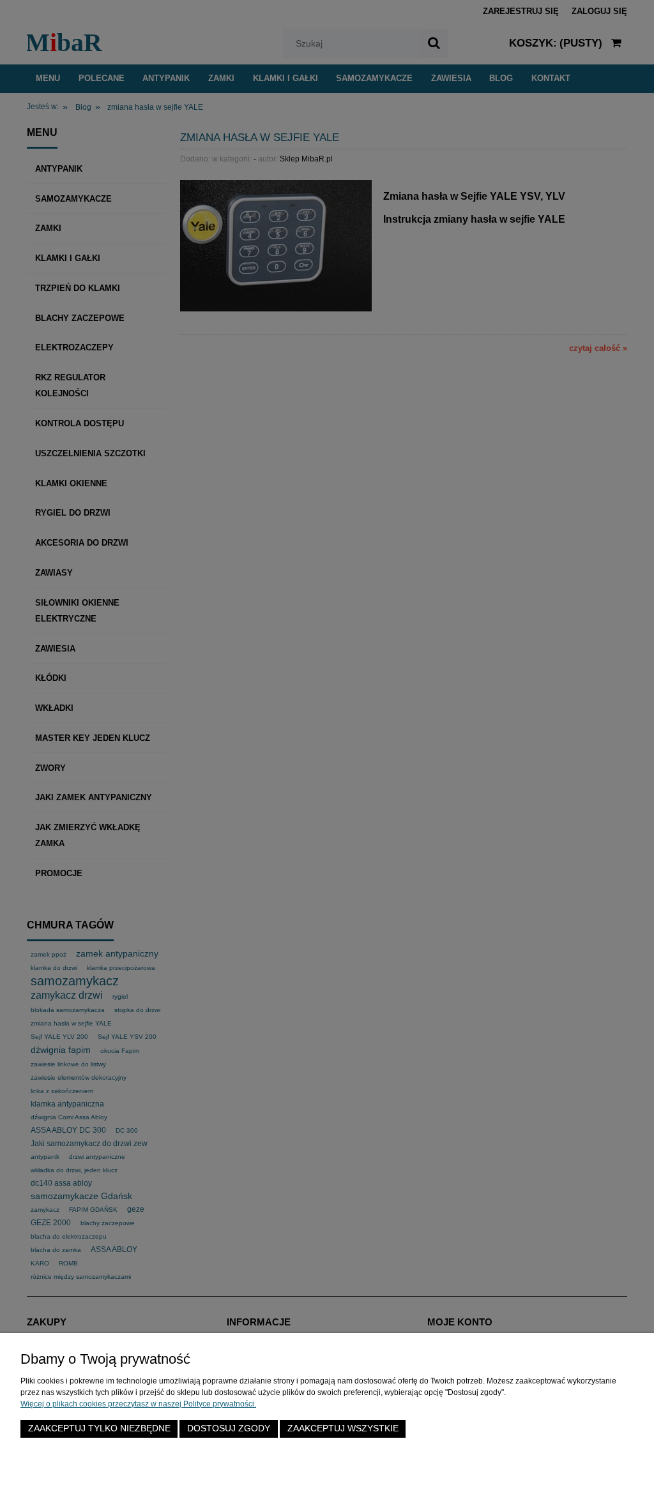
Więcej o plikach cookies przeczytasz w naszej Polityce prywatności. (138, 1403)
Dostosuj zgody (228, 1428)
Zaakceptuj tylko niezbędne (99, 1428)
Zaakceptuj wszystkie (343, 1428)
